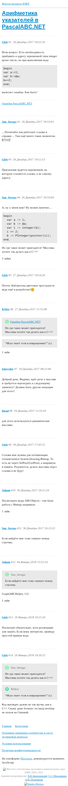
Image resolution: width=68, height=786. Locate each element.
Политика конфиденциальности (21, 750)
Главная (7, 726)
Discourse (26, 758)
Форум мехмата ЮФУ (16, 3)
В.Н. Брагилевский (37, 776)
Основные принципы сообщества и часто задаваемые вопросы (27, 734)
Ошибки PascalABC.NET (25, 321)
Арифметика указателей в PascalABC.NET (23, 20)
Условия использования (16, 743)
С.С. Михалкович (57, 776)
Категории (21, 726)
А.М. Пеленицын (34, 779)
